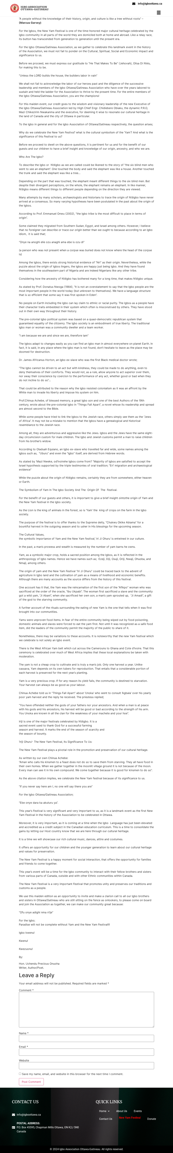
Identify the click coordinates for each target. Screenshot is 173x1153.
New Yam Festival (130, 1118)
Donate (151, 1119)
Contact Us (105, 1119)
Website (24, 1060)
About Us (121, 1111)
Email (23, 1046)
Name (24, 1033)
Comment (26, 990)
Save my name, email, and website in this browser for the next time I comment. (72, 1074)
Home (102, 1111)
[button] (158, 12)
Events (138, 1111)
